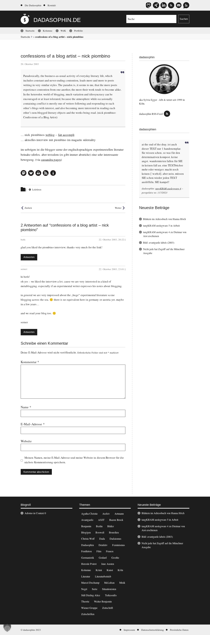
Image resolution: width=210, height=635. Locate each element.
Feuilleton (86, 551)
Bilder (110, 526)
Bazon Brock (116, 519)
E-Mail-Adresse (33, 424)
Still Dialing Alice (90, 595)
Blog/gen (86, 532)
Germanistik (87, 557)
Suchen (184, 19)
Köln (120, 570)
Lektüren (36, 189)
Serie (94, 589)
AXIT (101, 519)
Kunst (110, 570)
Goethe (115, 557)
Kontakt (52, 5)
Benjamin (86, 526)
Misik (122, 582)
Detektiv (103, 545)
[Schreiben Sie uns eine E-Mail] (179, 5)
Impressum (129, 629)
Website (26, 441)
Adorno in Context (34, 513)
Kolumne (47, 30)
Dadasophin (87, 545)
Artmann (119, 513)
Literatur (85, 576)
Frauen (109, 551)
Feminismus (118, 545)
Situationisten (109, 589)
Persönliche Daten (179, 629)
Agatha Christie (89, 513)
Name (26, 407)
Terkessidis (111, 595)
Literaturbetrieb (103, 576)
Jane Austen (107, 563)
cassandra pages (51, 160)
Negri (84, 589)
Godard (103, 557)
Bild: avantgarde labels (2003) (158, 242)
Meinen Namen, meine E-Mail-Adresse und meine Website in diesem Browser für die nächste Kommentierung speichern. (74, 460)
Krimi (99, 570)
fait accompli (66, 135)
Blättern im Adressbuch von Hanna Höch (164, 219)
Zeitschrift (107, 607)
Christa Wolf (87, 538)
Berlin (99, 526)
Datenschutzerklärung (152, 629)
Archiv (106, 513)
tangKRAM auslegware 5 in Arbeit (161, 225)
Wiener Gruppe (89, 607)
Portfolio (78, 30)
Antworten (28, 257)
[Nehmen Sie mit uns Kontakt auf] (186, 5)
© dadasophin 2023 (31, 629)
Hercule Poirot (88, 563)
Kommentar (30, 362)
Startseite (30, 30)
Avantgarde (87, 519)
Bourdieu (114, 532)
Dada (102, 538)
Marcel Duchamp (90, 582)
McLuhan (109, 582)
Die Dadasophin (33, 5)
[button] (23, 173)
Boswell (99, 532)
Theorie (85, 601)
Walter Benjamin (103, 601)
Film (98, 551)
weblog (50, 135)
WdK (63, 30)
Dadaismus (115, 538)
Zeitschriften (87, 614)
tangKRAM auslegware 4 (168, 188)
